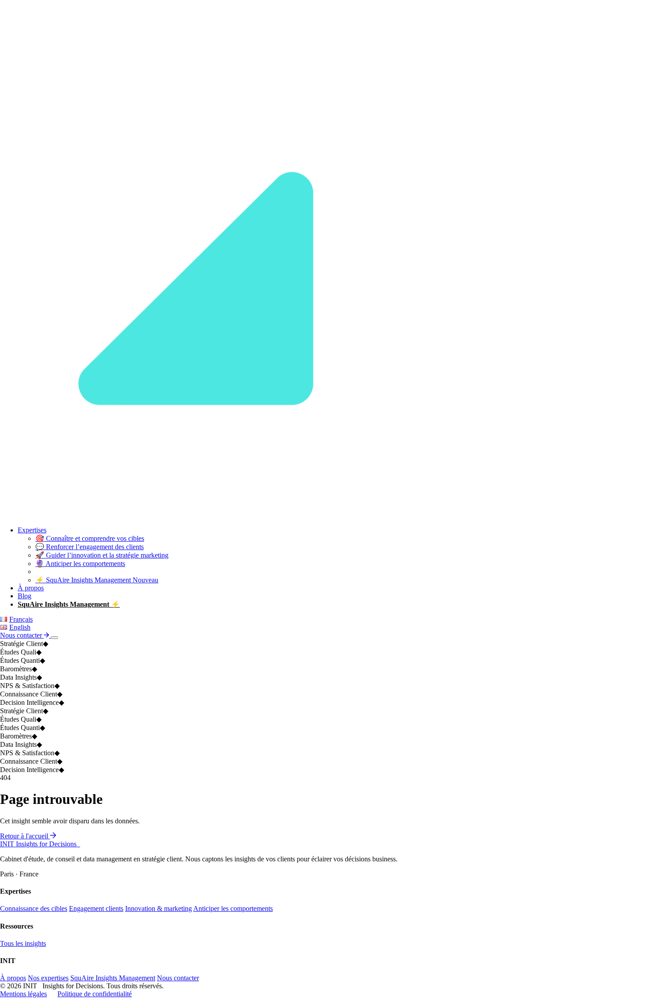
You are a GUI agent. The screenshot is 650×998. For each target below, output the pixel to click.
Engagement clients (96, 908)
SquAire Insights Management (112, 978)
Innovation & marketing (158, 908)
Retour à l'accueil (25, 836)
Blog (24, 596)
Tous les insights (23, 943)
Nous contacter (22, 635)
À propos (31, 588)
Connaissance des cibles (33, 908)
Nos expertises (48, 978)
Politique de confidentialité (94, 994)
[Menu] (54, 637)
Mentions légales (23, 994)
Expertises (32, 530)
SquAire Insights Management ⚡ (69, 604)
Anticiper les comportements (233, 908)
